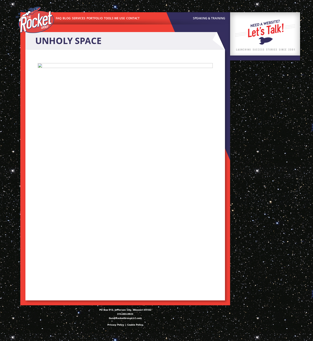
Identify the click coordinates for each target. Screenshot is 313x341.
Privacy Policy (115, 324)
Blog (67, 18)
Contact (133, 18)
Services (78, 18)
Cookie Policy (135, 324)
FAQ (58, 18)
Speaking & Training (209, 18)
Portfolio (95, 18)
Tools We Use (114, 18)
